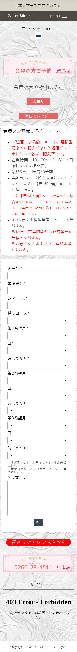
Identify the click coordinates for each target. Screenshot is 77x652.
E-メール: (17, 298)
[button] (38, 554)
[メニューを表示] (64, 16)
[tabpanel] (37, 6)
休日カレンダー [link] (38, 116)
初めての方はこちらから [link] (39, 542)
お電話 (38, 101)
